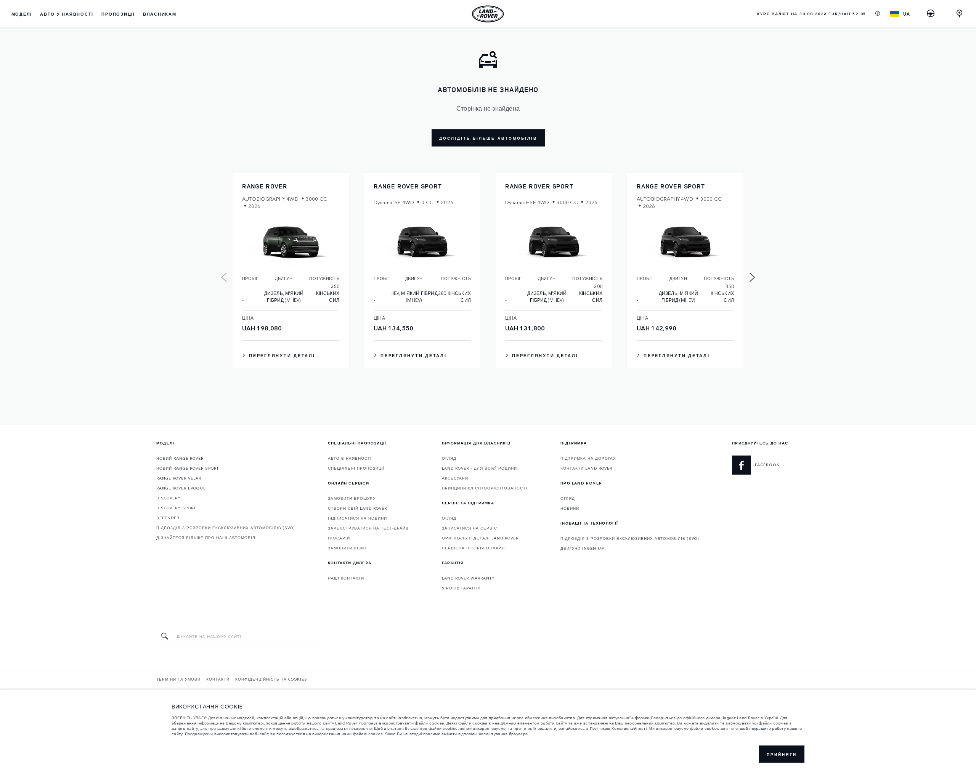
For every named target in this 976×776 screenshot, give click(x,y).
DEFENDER (167, 517)
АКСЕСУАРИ (455, 478)
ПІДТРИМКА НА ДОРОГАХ (588, 458)
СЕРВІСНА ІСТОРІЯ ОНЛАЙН (473, 548)
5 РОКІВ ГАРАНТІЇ (461, 588)
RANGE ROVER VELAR (178, 478)
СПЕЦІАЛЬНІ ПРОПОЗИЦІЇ (356, 468)
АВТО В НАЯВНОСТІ (350, 458)
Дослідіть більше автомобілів (488, 138)
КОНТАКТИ (218, 679)
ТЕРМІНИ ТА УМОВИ (178, 679)
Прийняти (782, 754)
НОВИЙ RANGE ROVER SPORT (187, 468)
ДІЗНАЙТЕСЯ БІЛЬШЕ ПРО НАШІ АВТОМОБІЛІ (206, 537)
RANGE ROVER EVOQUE (181, 488)
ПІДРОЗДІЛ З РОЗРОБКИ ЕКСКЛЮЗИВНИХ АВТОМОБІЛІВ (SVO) (225, 527)
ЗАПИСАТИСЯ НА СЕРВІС (469, 528)
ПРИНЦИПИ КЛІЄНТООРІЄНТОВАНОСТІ (484, 488)
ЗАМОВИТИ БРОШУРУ (352, 498)
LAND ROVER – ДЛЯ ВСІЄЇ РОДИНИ (479, 468)
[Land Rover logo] (488, 13)
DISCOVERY (168, 498)
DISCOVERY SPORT (176, 507)
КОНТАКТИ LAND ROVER (586, 468)
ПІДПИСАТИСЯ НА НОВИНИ (357, 518)
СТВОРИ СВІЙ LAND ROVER (357, 508)
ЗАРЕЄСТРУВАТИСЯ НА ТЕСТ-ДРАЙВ (368, 528)
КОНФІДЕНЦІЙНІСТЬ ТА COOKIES (271, 679)
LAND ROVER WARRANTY (468, 578)
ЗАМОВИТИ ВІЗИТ (347, 548)
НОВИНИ (569, 508)
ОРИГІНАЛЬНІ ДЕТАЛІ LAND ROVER (480, 538)
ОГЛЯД (449, 458)
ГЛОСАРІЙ (339, 538)
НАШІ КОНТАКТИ (346, 578)
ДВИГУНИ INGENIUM (582, 548)
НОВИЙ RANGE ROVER (180, 458)
